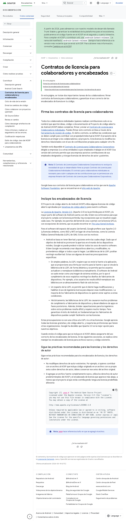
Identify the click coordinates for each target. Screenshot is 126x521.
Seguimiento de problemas (106, 498)
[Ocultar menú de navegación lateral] (29, 516)
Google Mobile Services (105, 490)
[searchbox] (16, 24)
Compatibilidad (86, 16)
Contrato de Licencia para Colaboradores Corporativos (89, 147)
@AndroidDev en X (73, 482)
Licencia (85, 513)
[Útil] (112, 58)
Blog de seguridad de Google (77, 490)
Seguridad (45, 16)
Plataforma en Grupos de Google (79, 494)
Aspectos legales (72, 513)
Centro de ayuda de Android (107, 478)
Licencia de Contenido (46, 459)
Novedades (8, 16)
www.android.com (103, 486)
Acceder (119, 3)
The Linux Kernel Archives (102, 224)
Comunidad (58, 513)
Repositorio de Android (45, 478)
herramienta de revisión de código (56, 133)
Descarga (40, 486)
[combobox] (74, 3)
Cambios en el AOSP (62, 46)
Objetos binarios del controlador (48, 498)
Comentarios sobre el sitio (48, 517)
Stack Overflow (102, 494)
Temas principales (64, 16)
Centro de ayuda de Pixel (105, 482)
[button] (14, 39)
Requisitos (40, 482)
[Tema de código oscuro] (113, 389)
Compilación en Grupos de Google (73, 499)
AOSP (43, 58)
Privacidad (95, 513)
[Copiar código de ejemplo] (116, 389)
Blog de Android (72, 486)
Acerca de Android (43, 513)
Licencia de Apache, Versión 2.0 (58, 212)
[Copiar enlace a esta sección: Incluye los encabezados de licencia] (93, 198)
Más (43, 3)
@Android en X (72, 478)
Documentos (26, 3)
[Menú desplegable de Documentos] (35, 3)
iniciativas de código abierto (74, 207)
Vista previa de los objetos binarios (49, 490)
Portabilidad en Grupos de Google (79, 504)
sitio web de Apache (91, 188)
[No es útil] (116, 58)
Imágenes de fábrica (44, 494)
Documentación (12, 10)
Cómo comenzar (27, 16)
